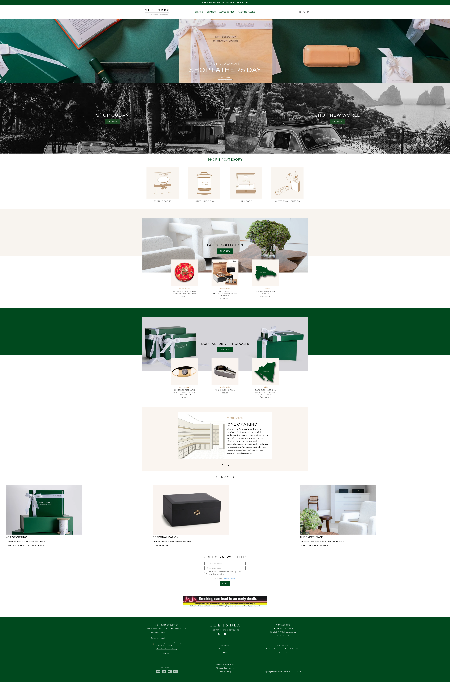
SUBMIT (225, 583)
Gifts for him (36, 545)
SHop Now (225, 77)
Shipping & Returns (225, 664)
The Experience (225, 649)
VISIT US (283, 652)
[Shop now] (112, 118)
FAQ (225, 652)
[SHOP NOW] (337, 118)
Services (225, 645)
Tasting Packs (246, 12)
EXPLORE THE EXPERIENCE (316, 545)
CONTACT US (283, 635)
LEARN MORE (161, 545)
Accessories (227, 12)
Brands (211, 12)
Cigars (199, 12)
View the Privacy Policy (166, 649)
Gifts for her (16, 545)
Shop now (225, 251)
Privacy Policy (229, 578)
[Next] (228, 465)
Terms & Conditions (225, 668)
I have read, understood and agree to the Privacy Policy (169, 644)
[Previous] (222, 465)
